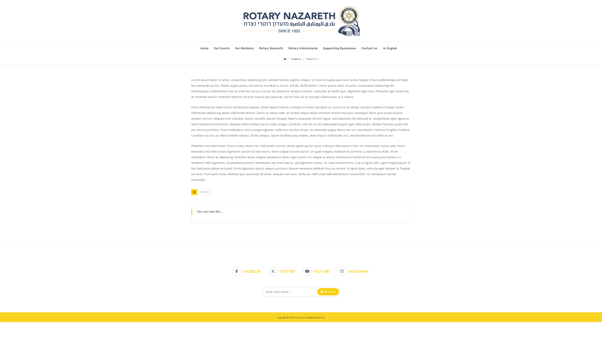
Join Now (330, 291)
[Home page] (285, 58)
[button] (247, 270)
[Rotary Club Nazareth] (301, 21)
